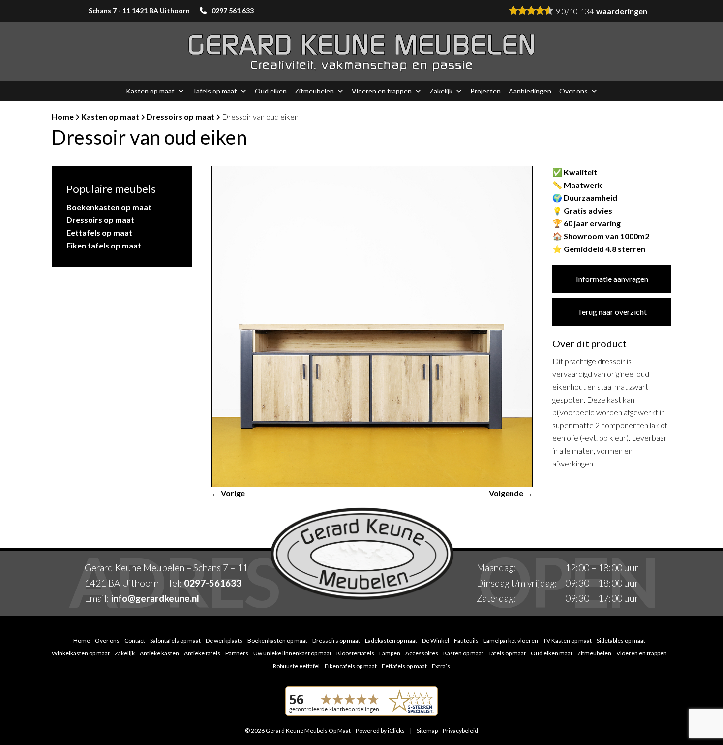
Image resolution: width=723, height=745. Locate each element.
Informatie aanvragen (612, 278)
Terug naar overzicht (612, 311)
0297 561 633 (232, 10)
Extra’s (441, 666)
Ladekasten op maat (391, 640)
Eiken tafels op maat (103, 245)
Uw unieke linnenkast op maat (292, 653)
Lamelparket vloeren (510, 640)
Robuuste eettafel (296, 666)
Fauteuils (466, 640)
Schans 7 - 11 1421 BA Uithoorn (139, 10)
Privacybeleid (460, 730)
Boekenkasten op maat (108, 207)
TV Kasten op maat (567, 640)
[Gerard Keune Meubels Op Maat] (361, 52)
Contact (134, 640)
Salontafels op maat (175, 640)
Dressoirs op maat (180, 116)
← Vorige (228, 492)
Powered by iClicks (380, 730)
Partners (236, 653)
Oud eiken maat (551, 653)
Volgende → (511, 492)
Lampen (389, 653)
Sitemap (427, 730)
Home (63, 116)
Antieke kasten (159, 653)
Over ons (573, 91)
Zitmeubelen (314, 91)
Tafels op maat (214, 91)
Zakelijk (440, 91)
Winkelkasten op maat (81, 653)
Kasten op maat (150, 91)
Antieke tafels (202, 653)
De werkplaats (224, 640)
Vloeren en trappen (382, 91)
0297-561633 (212, 583)
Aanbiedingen (530, 91)
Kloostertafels (355, 653)
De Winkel (435, 640)
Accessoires (421, 653)
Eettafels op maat (99, 232)
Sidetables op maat (621, 640)
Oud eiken (271, 91)
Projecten (485, 91)
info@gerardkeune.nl (155, 598)
